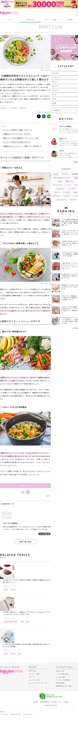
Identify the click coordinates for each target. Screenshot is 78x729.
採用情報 (66, 702)
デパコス (66, 196)
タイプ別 (72, 199)
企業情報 (35, 702)
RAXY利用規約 (60, 683)
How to (5, 589)
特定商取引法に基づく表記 (64, 686)
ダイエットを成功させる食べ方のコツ (17, 142)
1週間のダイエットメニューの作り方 (16, 134)
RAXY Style (30, 19)
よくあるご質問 (60, 677)
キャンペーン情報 (50, 19)
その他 (7, 105)
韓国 (22, 621)
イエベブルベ (72, 188)
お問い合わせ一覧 (15, 714)
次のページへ (25, 485)
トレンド (67, 185)
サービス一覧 (3, 714)
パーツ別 (66, 192)
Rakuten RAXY (9, 13)
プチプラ (57, 192)
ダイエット (3, 108)
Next (48, 496)
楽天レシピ (23, 108)
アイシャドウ (57, 185)
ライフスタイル (13, 108)
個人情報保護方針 (45, 702)
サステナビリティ (28, 714)
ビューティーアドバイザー (37, 683)
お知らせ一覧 (60, 671)
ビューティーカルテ (35, 680)
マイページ (32, 677)
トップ (10, 19)
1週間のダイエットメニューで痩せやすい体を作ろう (22, 146)
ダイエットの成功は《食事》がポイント (17, 130)
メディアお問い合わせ (62, 674)
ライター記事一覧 (44, 534)
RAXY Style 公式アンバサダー (10, 621)
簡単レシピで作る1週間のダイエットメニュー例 (20, 138)
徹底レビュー (69, 181)
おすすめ (13, 589)
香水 (28, 621)
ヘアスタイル (60, 188)
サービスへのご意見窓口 (63, 680)
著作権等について (57, 702)
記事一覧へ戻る (25, 541)
